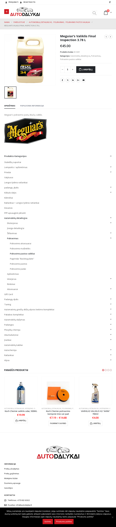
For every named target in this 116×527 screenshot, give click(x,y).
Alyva (6, 360)
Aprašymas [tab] (9, 105)
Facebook (62, 80)
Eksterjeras (12, 223)
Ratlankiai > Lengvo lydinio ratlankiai (21, 202)
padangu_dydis (11, 187)
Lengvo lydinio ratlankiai (16, 182)
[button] (103, 370)
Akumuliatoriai (11, 334)
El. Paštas (83, 80)
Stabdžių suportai (12, 162)
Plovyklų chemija (12, 329)
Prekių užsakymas (11, 469)
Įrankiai (7, 339)
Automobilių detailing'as (80, 56)
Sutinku (47, 521)
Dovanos (8, 207)
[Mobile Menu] (6, 11)
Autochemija (10, 350)
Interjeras (11, 279)
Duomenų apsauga (12, 483)
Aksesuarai (12, 289)
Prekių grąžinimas (11, 473)
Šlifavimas (12, 233)
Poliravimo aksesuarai (20, 243)
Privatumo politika (64, 521)
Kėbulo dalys (10, 192)
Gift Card (8, 294)
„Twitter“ (67, 80)
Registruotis (29, 2)
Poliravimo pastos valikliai (70, 59)
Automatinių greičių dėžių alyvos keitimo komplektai (29, 309)
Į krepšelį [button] (22, 420)
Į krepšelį (87, 69)
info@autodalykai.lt (24, 505)
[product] (21, 391)
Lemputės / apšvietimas (15, 167)
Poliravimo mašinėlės (20, 248)
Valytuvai (8, 177)
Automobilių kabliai (13, 345)
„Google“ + (78, 80)
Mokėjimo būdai (11, 478)
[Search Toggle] (94, 12)
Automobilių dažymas (14, 319)
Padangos (9, 324)
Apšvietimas (13, 273)
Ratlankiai (9, 355)
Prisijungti (13, 2)
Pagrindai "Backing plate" (22, 258)
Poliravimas (96, 56)
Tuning (7, 304)
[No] (112, 517)
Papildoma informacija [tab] (32, 105)
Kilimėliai (8, 197)
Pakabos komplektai (14, 314)
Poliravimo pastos (18, 263)
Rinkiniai (11, 284)
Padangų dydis (11, 299)
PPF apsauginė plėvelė (15, 213)
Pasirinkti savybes (58, 423)
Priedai (7, 172)
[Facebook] (110, 2)
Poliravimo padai (18, 268)
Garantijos (8, 488)
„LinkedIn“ (73, 80)
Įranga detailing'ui (15, 228)
